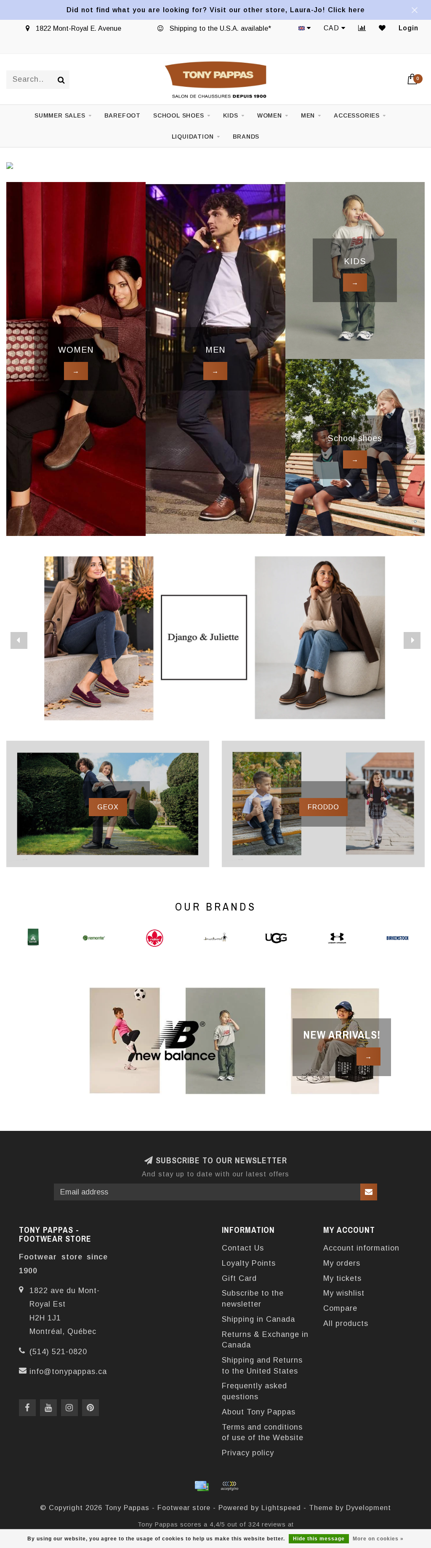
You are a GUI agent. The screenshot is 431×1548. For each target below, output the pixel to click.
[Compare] (362, 28)
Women (269, 115)
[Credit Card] (201, 1486)
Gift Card (239, 1278)
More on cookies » (378, 1539)
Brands (246, 136)
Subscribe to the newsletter (253, 1298)
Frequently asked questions (254, 1391)
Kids (230, 115)
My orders (341, 1263)
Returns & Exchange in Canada (265, 1340)
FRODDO (323, 807)
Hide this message (319, 1539)
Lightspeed (281, 1507)
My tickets (342, 1278)
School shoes (178, 115)
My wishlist (343, 1293)
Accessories (357, 115)
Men (308, 115)
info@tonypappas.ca (68, 1371)
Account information (361, 1248)
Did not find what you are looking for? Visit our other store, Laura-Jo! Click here (216, 9)
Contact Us (243, 1248)
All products (345, 1323)
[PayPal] (229, 1486)
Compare (340, 1308)
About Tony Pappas (258, 1412)
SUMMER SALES (60, 115)
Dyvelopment (368, 1507)
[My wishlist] (382, 28)
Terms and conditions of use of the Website (262, 1432)
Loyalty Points (249, 1263)
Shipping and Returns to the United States (262, 1365)
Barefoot (122, 115)
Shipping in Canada (258, 1319)
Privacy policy (248, 1453)
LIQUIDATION (193, 136)
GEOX (108, 807)
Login (408, 28)
